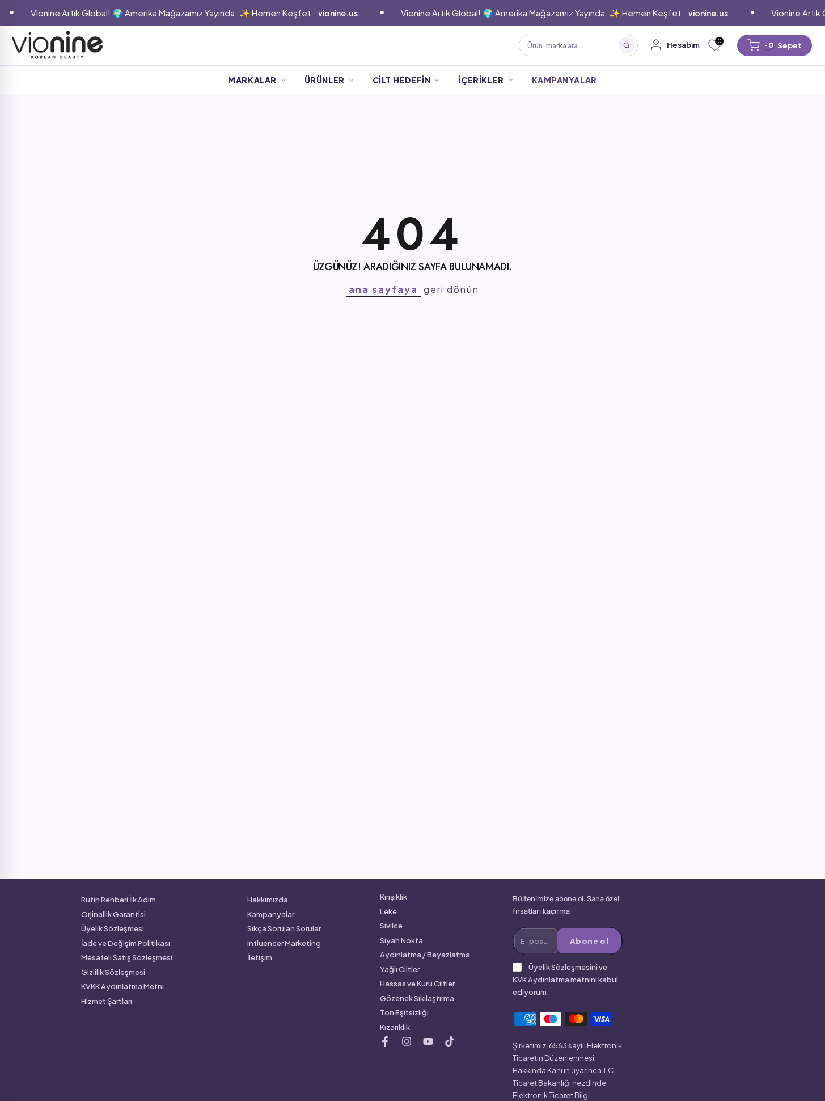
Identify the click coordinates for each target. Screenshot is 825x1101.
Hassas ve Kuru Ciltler (417, 983)
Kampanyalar (270, 914)
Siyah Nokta (401, 940)
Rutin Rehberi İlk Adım (118, 899)
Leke (388, 911)
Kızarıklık (395, 1027)
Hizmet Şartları (106, 1001)
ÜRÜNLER (324, 80)
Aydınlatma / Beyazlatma (425, 954)
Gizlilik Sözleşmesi (113, 972)
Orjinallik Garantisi (113, 914)
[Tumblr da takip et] (428, 1041)
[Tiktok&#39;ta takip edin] (450, 1041)
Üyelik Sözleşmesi (112, 928)
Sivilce (391, 925)
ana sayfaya (383, 289)
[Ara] (626, 45)
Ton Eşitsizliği (404, 1012)
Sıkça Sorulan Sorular (284, 928)
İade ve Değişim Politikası (125, 943)
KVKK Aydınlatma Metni (122, 986)
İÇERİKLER (481, 80)
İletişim (259, 957)
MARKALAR (252, 80)
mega (320, 45)
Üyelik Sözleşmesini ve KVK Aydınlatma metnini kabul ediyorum (565, 980)
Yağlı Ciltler (400, 969)
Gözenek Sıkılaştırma (417, 998)
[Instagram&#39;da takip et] (406, 1041)
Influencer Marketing (284, 943)
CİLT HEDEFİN (402, 80)
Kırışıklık (393, 896)
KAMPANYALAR (564, 80)
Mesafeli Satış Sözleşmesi (126, 957)
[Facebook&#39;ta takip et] (385, 1041)
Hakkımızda (267, 899)
